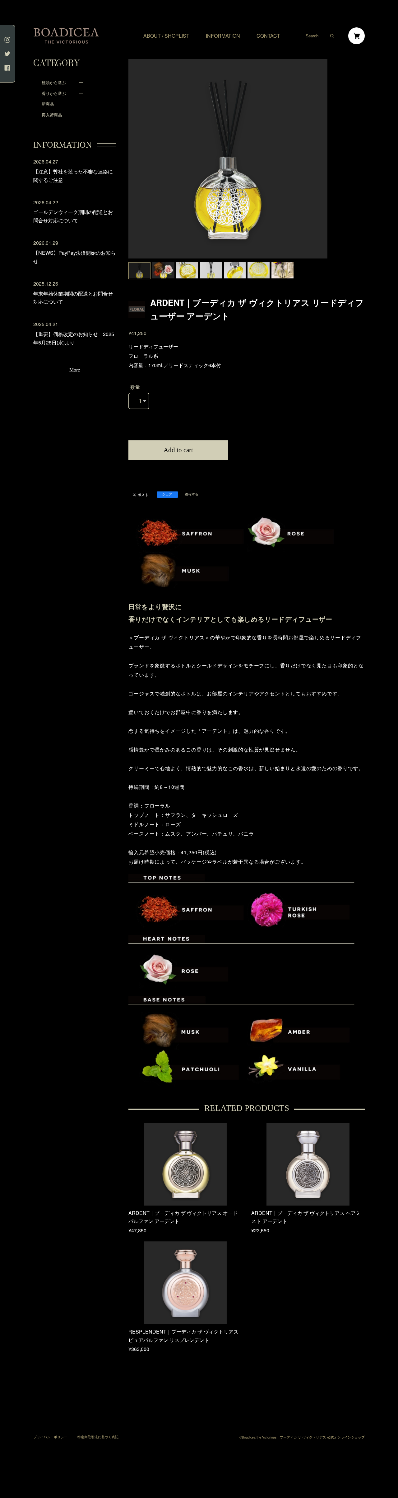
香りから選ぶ (54, 93)
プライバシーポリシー (50, 1437)
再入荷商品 (52, 115)
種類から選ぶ (54, 82)
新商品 (48, 104)
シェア (167, 494)
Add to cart (178, 450)
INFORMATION (223, 35)
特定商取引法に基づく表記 (97, 1437)
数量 (135, 387)
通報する (191, 494)
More (74, 369)
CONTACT (268, 35)
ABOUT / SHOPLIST (166, 35)
